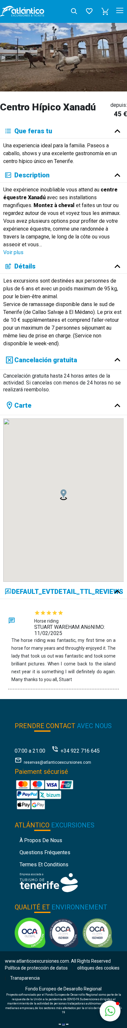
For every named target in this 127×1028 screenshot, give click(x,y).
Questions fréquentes (45, 852)
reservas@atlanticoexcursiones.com (57, 762)
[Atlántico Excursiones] (22, 11)
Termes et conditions (44, 864)
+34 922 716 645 (80, 751)
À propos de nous (41, 840)
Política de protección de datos (36, 968)
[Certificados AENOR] (64, 932)
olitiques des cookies (98, 968)
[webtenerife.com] (49, 882)
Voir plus (13, 252)
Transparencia (25, 978)
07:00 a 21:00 (30, 751)
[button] (105, 11)
